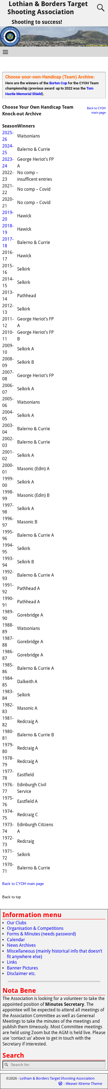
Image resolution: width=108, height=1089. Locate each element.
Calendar (16, 939)
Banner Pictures (22, 968)
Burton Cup (58, 83)
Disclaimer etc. (21, 973)
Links (12, 962)
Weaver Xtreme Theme (83, 1084)
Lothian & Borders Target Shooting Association (47, 8)
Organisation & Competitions (35, 928)
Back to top (11, 897)
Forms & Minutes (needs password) (41, 934)
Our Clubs (16, 922)
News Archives (21, 945)
